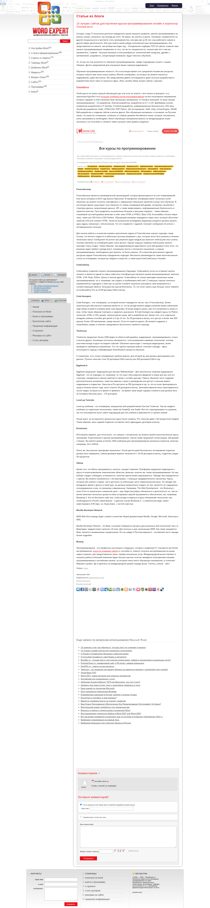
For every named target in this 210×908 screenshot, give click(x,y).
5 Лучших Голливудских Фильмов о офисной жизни (105, 654)
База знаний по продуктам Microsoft (97, 688)
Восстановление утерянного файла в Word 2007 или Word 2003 (111, 713)
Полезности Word (42, 311)
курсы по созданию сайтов (105, 551)
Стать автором (40, 340)
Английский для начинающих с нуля (98, 679)
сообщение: (38, 889)
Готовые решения (41, 290)
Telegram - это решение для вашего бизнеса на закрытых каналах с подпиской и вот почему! (124, 669)
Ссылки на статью (83, 584)
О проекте (38, 331)
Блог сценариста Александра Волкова (98, 691)
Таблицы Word (39, 63)
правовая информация (97, 899)
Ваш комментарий (86, 824)
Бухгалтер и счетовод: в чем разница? (99, 698)
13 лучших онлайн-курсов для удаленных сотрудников (106, 650)
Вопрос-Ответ (40, 77)
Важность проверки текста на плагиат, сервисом (103, 701)
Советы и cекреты (42, 58)
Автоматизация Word (42, 288)
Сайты (85, 568)
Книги (34, 92)
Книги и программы (43, 316)
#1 (108, 781)
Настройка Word (41, 48)
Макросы (37, 72)
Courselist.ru (82, 87)
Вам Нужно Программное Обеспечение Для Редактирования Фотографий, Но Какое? (121, 704)
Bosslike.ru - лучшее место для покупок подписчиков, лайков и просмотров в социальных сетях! (126, 660)
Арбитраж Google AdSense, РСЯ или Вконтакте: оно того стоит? (110, 682)
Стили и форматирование (46, 53)
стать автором (92, 890)
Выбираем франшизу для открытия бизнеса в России (106, 723)
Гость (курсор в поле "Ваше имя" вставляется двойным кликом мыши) (108, 806)
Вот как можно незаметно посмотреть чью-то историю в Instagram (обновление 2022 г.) (122, 717)
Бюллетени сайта (42, 321)
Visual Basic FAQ (88, 672)
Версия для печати (83, 581)
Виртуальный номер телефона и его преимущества (105, 707)
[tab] (34, 274)
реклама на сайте (94, 895)
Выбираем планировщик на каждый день (100, 720)
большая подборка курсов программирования (122, 96)
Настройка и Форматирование (46, 286)
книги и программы (95, 882)
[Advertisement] (127, 613)
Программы (39, 87)
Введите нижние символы (89, 851)
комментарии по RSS (96, 577)
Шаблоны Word (40, 67)
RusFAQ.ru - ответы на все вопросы (97, 666)
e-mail (40, 884)
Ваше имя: (85, 808)
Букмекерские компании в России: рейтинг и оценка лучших (109, 694)
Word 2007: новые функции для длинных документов (106, 676)
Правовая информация (45, 326)
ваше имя (39, 880)
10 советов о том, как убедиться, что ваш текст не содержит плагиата (113, 647)
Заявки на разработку (42, 292)
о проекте (90, 886)
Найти (65, 41)
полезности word (94, 878)
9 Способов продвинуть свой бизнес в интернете (104, 657)
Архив (36, 307)
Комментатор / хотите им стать (94, 817)
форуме (56, 282)
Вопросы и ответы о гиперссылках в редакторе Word (105, 710)
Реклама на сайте (42, 335)
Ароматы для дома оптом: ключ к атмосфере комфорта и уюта (110, 685)
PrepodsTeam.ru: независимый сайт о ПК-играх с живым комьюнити (112, 663)
